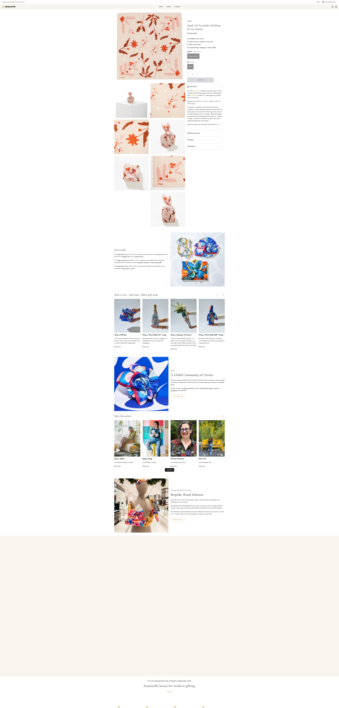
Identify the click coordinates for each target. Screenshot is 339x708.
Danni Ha (202, 459)
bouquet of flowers (142, 262)
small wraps (120, 254)
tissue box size (139, 256)
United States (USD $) (330, 2)
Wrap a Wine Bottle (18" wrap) (154, 335)
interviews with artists (206, 388)
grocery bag (125, 268)
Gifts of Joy (196, 91)
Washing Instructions (193, 133)
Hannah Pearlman (177, 459)
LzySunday (193, 95)
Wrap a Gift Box (120, 335)
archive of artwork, (188, 388)
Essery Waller (119, 459)
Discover (169, 692)
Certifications (191, 146)
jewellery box (126, 256)
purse (132, 268)
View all (169, 470)
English (318, 2)
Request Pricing (178, 520)
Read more (117, 347)
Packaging (190, 140)
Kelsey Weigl (147, 459)
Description (193, 86)
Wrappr (189, 21)
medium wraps (121, 260)
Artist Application (178, 396)
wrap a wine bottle (156, 262)
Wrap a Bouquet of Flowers (181, 335)
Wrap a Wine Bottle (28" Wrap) (211, 335)
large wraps (120, 266)
